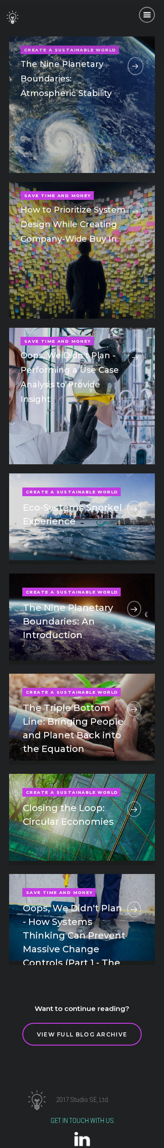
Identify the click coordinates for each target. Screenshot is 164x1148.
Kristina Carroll (95, 291)
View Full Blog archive (82, 1034)
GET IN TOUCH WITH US (82, 1121)
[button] (147, 15)
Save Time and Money (57, 195)
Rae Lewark (100, 145)
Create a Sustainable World (72, 491)
